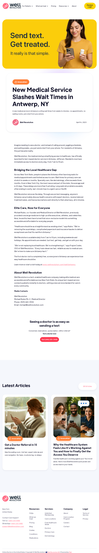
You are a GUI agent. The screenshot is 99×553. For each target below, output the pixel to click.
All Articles (87, 386)
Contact (67, 526)
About (74, 6)
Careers (66, 523)
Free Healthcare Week (50, 523)
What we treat (32, 518)
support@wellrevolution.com (13, 526)
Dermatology (50, 536)
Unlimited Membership (49, 514)
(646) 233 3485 (14, 521)
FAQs (31, 513)
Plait (70, 552)
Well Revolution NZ (53, 552)
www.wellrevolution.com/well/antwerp (58, 264)
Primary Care (49, 532)
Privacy (85, 519)
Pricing (53, 6)
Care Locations (50, 519)
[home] (11, 6)
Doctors (48, 528)
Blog (31, 526)
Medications (33, 538)
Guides (32, 530)
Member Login (90, 6)
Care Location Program (69, 518)
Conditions (33, 534)
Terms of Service (86, 514)
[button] (27, 6)
